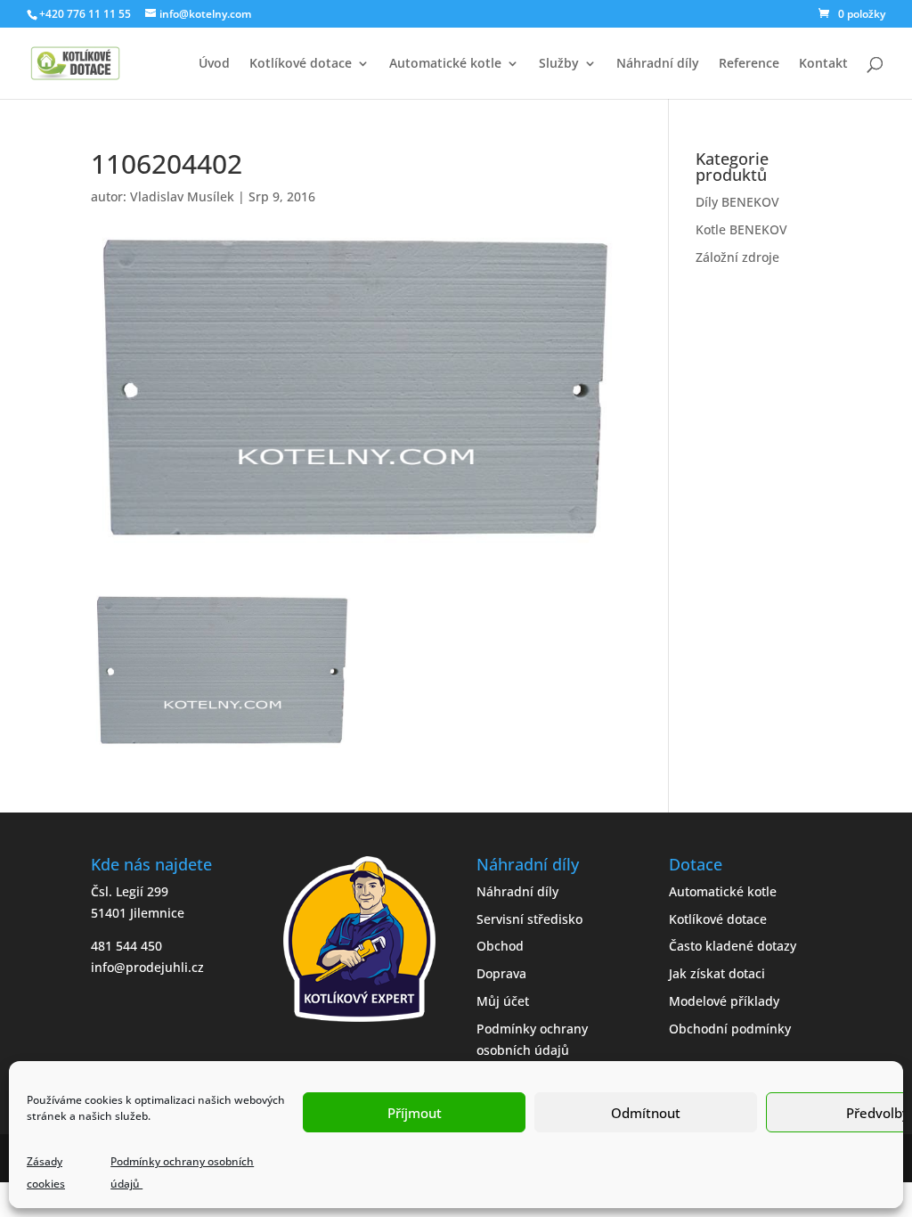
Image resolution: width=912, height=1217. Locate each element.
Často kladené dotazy (732, 945)
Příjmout (414, 1113)
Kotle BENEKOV (741, 229)
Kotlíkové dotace (300, 64)
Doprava (501, 973)
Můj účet (502, 1000)
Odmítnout (645, 1113)
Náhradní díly (657, 64)
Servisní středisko (529, 919)
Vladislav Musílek (182, 196)
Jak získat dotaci (717, 973)
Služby (559, 64)
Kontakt (823, 64)
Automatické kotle (445, 64)
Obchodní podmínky (730, 1028)
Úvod (214, 64)
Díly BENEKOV (737, 201)
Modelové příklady (724, 1000)
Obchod (500, 945)
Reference (749, 64)
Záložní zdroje (737, 257)
